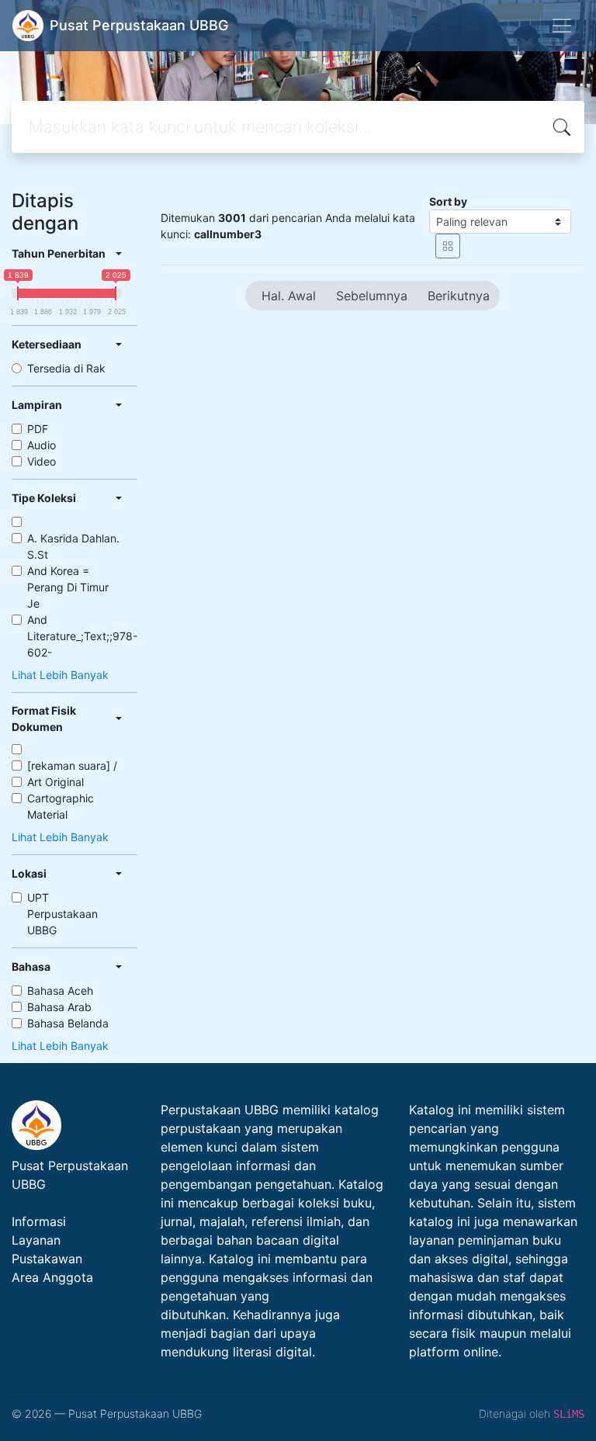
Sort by (448, 201)
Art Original (55, 781)
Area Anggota (52, 1277)
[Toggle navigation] (562, 25)
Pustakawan (47, 1258)
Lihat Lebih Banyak (60, 674)
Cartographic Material (60, 806)
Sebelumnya (371, 295)
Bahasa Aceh (60, 990)
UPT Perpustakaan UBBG (62, 914)
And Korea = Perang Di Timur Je (68, 587)
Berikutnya (459, 295)
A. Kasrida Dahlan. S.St (73, 546)
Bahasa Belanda (68, 1023)
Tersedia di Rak (66, 368)
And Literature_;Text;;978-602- (82, 636)
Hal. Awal (289, 295)
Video (41, 461)
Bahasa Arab (59, 1006)
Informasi (39, 1221)
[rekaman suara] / (72, 765)
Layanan (36, 1240)
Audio (41, 445)
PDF (37, 428)
